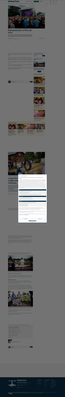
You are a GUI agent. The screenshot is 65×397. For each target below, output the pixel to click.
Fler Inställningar (25, 218)
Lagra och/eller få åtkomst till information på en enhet (25, 191)
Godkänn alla (39, 218)
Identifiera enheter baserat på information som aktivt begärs (26, 199)
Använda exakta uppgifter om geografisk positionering (25, 197)
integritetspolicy (26, 214)
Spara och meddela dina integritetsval (23, 205)
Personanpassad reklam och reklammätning (24, 192)
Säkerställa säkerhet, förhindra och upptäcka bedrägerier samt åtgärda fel (27, 202)
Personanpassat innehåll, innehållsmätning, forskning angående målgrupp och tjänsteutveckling (30, 194)
